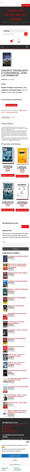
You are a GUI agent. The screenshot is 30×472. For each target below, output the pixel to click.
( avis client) (11, 79)
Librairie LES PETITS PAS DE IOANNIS (15, 14)
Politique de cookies (5, 469)
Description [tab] (6, 117)
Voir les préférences (15, 464)
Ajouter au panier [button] (8, 175)
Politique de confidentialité (17, 469)
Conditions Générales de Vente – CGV (13, 425)
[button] (27, 442)
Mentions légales (8, 427)
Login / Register (25, 5)
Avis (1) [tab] (13, 117)
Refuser (15, 460)
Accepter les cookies (15, 456)
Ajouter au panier (11, 105)
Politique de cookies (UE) (10, 431)
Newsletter (6, 428)
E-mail (4, 242)
